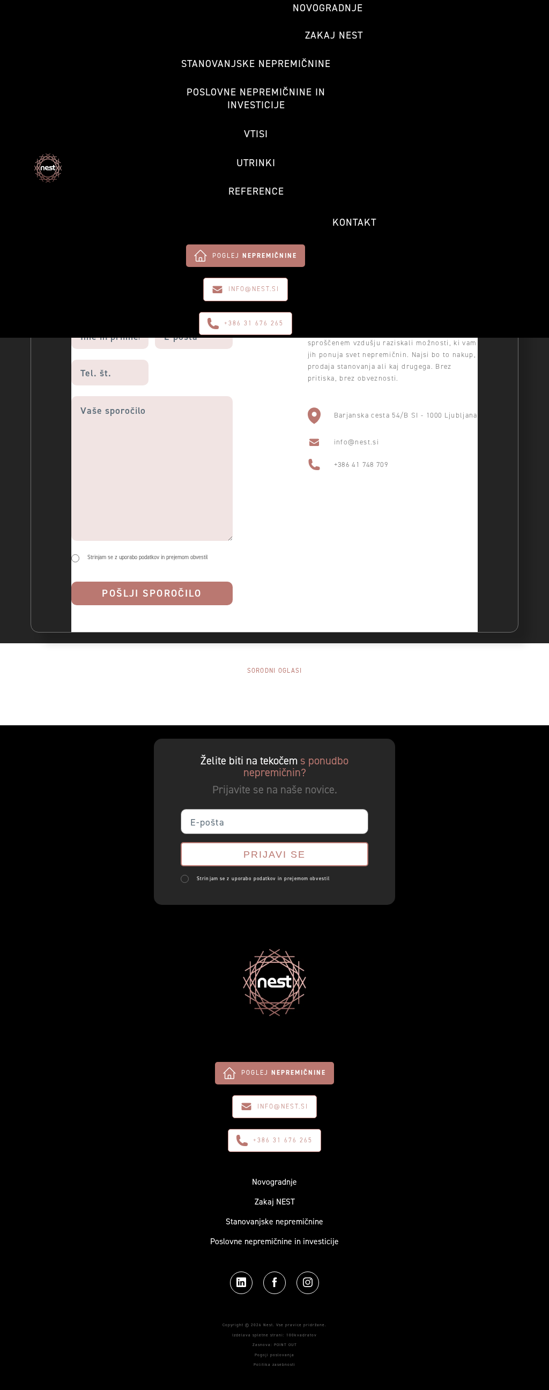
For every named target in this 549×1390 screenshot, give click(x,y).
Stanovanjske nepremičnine (256, 64)
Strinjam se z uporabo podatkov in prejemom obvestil (147, 557)
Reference (256, 191)
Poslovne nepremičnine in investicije (256, 99)
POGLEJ (254, 255)
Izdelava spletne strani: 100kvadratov (274, 1335)
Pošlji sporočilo (152, 593)
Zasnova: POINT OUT (275, 1344)
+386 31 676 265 (254, 323)
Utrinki (256, 163)
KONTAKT (354, 222)
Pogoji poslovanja (274, 1354)
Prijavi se (274, 854)
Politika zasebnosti (274, 1364)
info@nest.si (253, 289)
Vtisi (256, 134)
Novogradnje (328, 8)
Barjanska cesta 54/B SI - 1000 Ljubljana (406, 415)
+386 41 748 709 (361, 464)
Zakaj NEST (334, 35)
